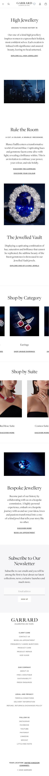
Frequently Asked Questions (24, 644)
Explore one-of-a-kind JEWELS (24, 265)
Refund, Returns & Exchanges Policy (24, 706)
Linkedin (24, 736)
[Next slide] (44, 329)
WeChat (24, 740)
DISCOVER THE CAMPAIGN (24, 169)
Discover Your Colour (24, 173)
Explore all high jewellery (24, 56)
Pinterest (24, 732)
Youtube (24, 729)
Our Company (24, 667)
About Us (24, 671)
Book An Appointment (24, 640)
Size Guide (24, 655)
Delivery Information (24, 702)
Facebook (24, 725)
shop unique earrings (24, 351)
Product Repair (24, 652)
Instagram (24, 721)
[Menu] (3, 4)
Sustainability (24, 678)
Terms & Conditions (24, 698)
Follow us (24, 717)
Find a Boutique (24, 675)
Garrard (28, 770)
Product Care (24, 648)
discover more (24, 528)
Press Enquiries (24, 682)
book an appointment (24, 532)
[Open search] (8, 4)
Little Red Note (24, 744)
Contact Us (24, 636)
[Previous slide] (4, 329)
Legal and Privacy (24, 694)
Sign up (24, 599)
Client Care (24, 633)
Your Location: (24, 764)
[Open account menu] (40, 4)
